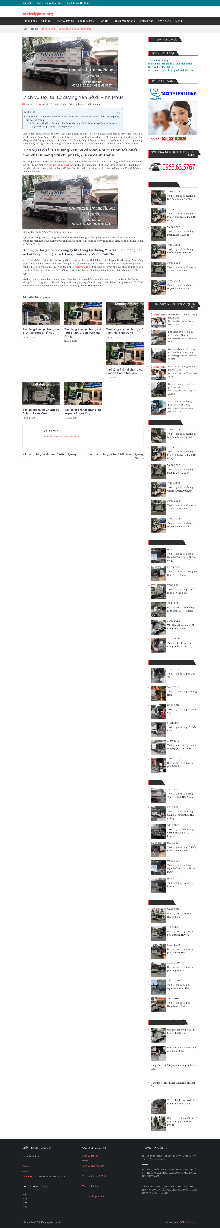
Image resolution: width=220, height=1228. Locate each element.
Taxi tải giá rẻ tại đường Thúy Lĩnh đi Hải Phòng (180, 795)
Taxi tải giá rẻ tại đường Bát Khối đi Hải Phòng (182, 573)
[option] (82, 3)
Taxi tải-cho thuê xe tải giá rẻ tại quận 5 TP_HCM (182, 747)
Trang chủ (31, 21)
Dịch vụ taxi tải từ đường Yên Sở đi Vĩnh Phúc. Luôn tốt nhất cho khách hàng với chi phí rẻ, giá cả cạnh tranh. (73, 118)
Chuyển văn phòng (124, 21)
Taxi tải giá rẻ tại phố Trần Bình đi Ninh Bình (181, 591)
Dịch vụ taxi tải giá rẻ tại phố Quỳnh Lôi (180, 969)
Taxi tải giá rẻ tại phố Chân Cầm (182, 729)
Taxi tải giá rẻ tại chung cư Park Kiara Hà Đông (124, 331)
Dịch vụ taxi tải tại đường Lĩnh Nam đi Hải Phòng (180, 609)
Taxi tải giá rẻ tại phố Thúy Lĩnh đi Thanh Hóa (182, 849)
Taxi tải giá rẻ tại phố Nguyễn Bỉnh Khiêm (178, 987)
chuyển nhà (146, 21)
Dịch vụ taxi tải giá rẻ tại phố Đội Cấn (180, 765)
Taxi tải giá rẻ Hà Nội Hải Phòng (180, 885)
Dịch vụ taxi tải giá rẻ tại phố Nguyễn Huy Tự (180, 933)
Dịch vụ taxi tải (65, 21)
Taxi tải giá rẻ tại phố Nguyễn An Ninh (178, 1004)
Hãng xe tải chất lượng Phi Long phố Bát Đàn (173, 1084)
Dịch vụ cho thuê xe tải (94, 1166)
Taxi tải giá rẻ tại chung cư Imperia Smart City (82, 411)
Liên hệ (179, 21)
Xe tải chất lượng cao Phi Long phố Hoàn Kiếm (180, 1102)
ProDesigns (191, 1222)
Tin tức (96, 104)
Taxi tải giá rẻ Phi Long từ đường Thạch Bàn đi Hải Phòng (181, 833)
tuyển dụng (164, 21)
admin (45, 104)
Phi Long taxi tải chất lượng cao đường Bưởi (182, 1049)
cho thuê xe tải (86, 21)
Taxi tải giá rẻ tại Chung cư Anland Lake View (40, 411)
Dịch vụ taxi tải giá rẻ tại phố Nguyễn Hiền (180, 951)
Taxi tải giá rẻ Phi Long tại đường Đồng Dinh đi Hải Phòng (181, 815)
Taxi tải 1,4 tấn (90, 1186)
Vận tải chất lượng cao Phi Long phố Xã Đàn (181, 627)
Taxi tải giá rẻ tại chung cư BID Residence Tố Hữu (40, 331)
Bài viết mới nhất (63, 104)
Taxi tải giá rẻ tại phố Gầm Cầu (181, 711)
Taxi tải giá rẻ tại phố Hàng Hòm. (182, 693)
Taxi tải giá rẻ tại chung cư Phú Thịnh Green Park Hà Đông (82, 333)
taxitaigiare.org (37, 13)
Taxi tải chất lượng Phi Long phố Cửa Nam (179, 645)
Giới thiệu (46, 21)
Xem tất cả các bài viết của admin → (63, 436)
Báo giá (104, 21)
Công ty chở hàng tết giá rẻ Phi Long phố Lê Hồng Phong (182, 1121)
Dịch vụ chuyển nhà (93, 1196)
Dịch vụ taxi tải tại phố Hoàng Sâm (179, 915)
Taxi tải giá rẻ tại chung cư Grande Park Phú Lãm (64, 3)
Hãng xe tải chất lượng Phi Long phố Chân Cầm (174, 1067)
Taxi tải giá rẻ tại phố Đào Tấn (181, 675)
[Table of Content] (117, 112)
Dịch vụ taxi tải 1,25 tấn (94, 1176)
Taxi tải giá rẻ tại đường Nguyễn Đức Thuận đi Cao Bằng (181, 557)
